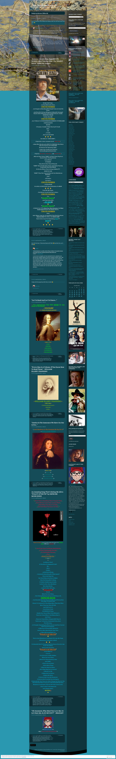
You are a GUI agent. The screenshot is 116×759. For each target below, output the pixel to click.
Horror (45, 232)
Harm (45, 359)
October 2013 (71, 132)
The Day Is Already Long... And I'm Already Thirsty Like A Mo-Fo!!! (79, 52)
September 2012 (72, 149)
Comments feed (72, 523)
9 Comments (60, 735)
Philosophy (43, 356)
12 (72, 292)
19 (72, 294)
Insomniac (46, 702)
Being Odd (38, 700)
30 (81, 296)
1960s (83, 185)
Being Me (34, 700)
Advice (41, 358)
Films (40, 232)
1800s (36, 414)
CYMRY (36, 248)
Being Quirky (44, 231)
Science (42, 233)
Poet (45, 360)
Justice (49, 484)
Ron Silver (36, 233)
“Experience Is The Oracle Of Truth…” (75, 254)
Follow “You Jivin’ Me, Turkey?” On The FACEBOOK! (76, 101)
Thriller (34, 235)
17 (83, 292)
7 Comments (60, 228)
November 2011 (71, 162)
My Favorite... (39, 703)
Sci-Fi (40, 233)
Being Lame (39, 738)
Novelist (75, 212)
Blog (49, 358)
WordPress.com (71, 524)
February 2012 (71, 158)
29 (79, 296)
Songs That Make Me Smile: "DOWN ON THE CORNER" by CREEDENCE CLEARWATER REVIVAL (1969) (78, 89)
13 (74, 292)
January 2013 (71, 144)
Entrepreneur (35, 484)
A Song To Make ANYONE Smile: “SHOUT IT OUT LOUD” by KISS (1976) (76, 253)
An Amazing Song (45, 697)
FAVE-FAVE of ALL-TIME (37, 702)
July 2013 (70, 136)
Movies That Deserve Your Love (43, 233)
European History (46, 358)
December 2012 (71, 145)
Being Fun (41, 230)
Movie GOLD (51, 232)
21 (76, 294)
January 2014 (71, 128)
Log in (70, 520)
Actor (44, 229)
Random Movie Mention (78, 215)
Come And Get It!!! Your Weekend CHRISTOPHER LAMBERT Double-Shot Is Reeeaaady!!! (77, 83)
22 (79, 294)
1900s (39, 414)
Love (33, 703)
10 (83, 291)
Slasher (42, 234)
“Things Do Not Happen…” (73, 279)
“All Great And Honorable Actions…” (75, 265)
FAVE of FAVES (49, 701)
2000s (42, 736)
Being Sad (41, 738)
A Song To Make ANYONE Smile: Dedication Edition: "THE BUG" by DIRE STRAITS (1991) (79, 71)
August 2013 (71, 135)
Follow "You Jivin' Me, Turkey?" (76, 20)
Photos (81, 213)
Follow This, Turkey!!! (73, 30)
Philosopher (37, 360)
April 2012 (70, 156)
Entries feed (71, 522)
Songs (46, 704)
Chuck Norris (35, 232)
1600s (36, 358)
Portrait (47, 360)
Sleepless (34, 704)
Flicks (43, 232)
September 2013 (72, 133)
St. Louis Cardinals (79, 218)
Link (51, 702)
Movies (44, 228)
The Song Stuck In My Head (43, 704)
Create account (71, 519)
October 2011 (71, 164)
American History (43, 414)
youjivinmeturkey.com (37, 741)
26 (72, 296)
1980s (36, 229)
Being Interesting (48, 699)
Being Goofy (45, 230)
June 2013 (70, 137)
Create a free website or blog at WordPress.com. (43, 749)
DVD (38, 232)
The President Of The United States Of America (77, 220)
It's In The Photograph (36, 415)
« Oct (70, 297)
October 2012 (71, 148)
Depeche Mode (46, 701)
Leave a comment (60, 53)
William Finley (38, 235)
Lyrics (36, 703)
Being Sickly (45, 738)
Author (70, 190)
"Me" (37, 735)
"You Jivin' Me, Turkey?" (44, 5)
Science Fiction (47, 233)
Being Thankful (49, 231)
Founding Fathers (41, 484)
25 (69, 296)
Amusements (45, 358)
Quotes (51, 356)
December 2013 (71, 129)
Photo (45, 415)
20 (74, 294)
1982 (39, 229)
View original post (36, 47)
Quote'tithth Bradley (36, 740)
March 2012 (71, 157)
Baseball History (75, 190)
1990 (36, 697)
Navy (73, 212)
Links (82, 208)
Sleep (49, 703)
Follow (71, 438)
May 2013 (70, 139)
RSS (83, 5)
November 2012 (71, 147)
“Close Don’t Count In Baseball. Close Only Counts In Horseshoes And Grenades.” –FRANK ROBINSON (76, 269)
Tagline (51, 234)
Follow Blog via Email (76, 428)
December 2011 (71, 161)
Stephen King (40, 253)
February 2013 (71, 143)
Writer (34, 356)
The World (37, 361)
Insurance (46, 484)
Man (43, 415)
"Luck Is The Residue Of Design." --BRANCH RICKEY (79, 59)
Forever (41, 739)
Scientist (34, 234)
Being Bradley (50, 698)
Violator (49, 704)
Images (37, 356)
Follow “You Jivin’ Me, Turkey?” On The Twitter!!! (76, 94)
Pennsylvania (42, 485)
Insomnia (42, 702)
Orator (38, 485)
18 (69, 294)
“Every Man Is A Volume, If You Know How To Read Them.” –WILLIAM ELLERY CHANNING (47, 369)
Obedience (35, 485)
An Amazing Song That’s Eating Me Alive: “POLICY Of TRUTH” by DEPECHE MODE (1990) (47, 494)
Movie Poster (35, 233)
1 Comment (60, 274)
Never (34, 360)
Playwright (42, 360)
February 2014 (71, 127)
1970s (70, 187)
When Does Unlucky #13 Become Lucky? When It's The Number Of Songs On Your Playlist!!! (79, 67)
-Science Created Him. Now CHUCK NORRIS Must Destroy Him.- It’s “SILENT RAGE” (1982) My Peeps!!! (47, 61)
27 (74, 296)
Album (72, 188)
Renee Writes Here (39, 28)
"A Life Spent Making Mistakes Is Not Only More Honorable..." (79, 63)
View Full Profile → (72, 514)
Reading (34, 361)
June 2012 (70, 153)
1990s (39, 697)
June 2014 (70, 124)
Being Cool (34, 699)
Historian (47, 359)
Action (41, 229)
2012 (41, 697)
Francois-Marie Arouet (37, 359)
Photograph (49, 415)
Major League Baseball (77, 210)
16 (81, 292)
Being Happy (38, 228)
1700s (39, 358)
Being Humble (44, 737)
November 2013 (71, 131)
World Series (77, 223)
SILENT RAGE (38, 234)
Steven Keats (46, 234)
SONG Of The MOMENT (41, 704)
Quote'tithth (47, 356)
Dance (38, 358)
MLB (83, 209)
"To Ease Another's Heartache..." (79, 74)
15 (79, 292)
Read (50, 360)
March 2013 (71, 141)
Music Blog (37, 286)
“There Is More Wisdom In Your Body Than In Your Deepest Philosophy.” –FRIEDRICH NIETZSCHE (76, 277)
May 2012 (70, 154)
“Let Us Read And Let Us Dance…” (44, 300)
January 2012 (71, 160)
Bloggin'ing (34, 358)
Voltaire (41, 361)
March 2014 (71, 125)
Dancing (41, 358)
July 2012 (70, 152)
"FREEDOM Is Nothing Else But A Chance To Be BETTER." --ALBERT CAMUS (79, 78)
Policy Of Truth (45, 703)
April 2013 (70, 140)
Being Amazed (47, 229)
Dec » (72, 297)
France (50, 358)
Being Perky (39, 231)
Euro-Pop (44, 701)
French (42, 359)
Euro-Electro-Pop (40, 701)
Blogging (38, 701)
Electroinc (34, 701)
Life (37, 52)
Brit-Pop (41, 701)
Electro (50, 701)
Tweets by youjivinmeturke (73, 97)
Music (39, 696)
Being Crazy (37, 230)
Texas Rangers (71, 219)
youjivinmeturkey (38, 18)
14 (76, 292)
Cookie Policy (24, 757)
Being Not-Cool (48, 738)
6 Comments (60, 696)
